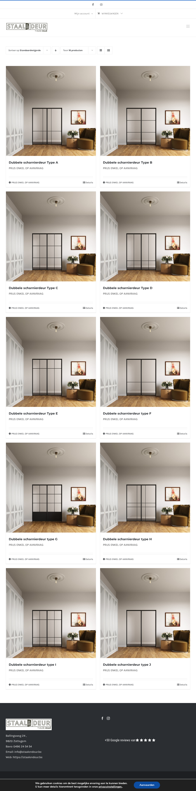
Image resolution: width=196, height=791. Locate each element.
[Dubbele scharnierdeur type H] (145, 488)
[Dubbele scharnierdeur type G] (51, 488)
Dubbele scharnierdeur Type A (33, 162)
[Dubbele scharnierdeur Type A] (51, 111)
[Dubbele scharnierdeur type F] (145, 362)
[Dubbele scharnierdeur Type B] (145, 111)
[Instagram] (108, 718)
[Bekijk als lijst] (108, 50)
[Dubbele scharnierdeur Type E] (51, 362)
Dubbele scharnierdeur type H (127, 539)
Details (89, 182)
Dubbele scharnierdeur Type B (127, 162)
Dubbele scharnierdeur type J (127, 664)
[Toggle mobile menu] (188, 26)
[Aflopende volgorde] (55, 50)
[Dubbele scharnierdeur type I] (51, 613)
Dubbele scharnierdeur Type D (127, 288)
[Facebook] (102, 718)
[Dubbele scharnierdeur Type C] (51, 236)
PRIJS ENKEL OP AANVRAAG (25, 182)
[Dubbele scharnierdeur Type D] (145, 236)
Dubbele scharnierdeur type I (32, 664)
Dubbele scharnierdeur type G (33, 539)
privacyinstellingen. (110, 787)
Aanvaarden (147, 785)
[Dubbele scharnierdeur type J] (145, 613)
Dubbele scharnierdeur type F (127, 413)
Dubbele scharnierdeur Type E (33, 413)
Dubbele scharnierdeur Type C (33, 288)
